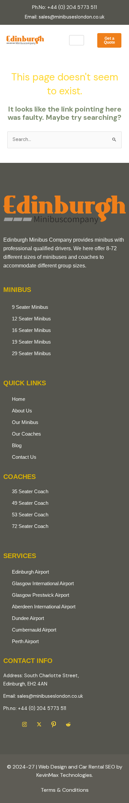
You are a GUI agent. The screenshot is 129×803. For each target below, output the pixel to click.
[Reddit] (68, 725)
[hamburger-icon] (76, 40)
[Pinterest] (54, 725)
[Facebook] (10, 725)
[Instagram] (24, 725)
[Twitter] (39, 725)
